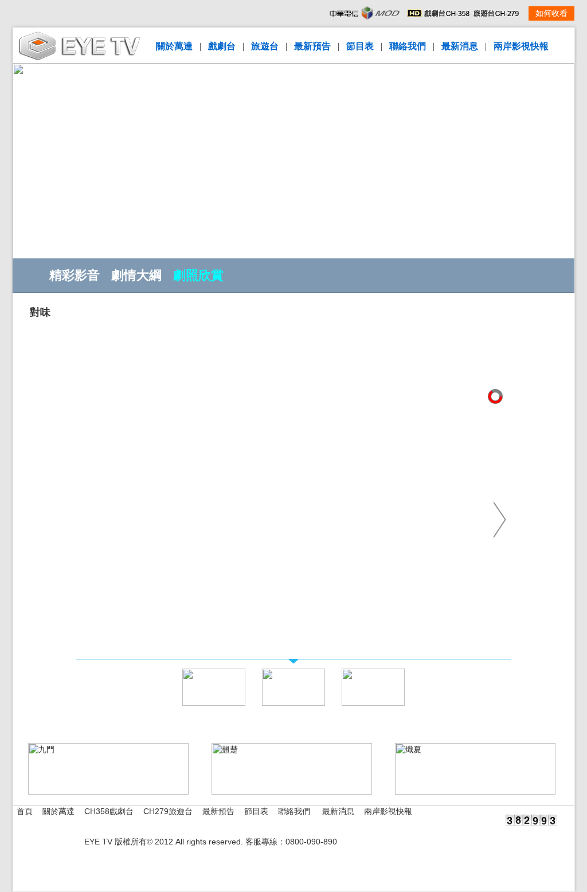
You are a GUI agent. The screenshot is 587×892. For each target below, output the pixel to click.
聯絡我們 (407, 46)
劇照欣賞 (198, 275)
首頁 (25, 811)
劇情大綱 (136, 275)
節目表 (360, 46)
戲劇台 (222, 46)
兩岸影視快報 (521, 46)
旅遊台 (265, 46)
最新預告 (312, 46)
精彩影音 (74, 275)
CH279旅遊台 (168, 811)
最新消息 (459, 46)
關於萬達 (174, 46)
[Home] (79, 57)
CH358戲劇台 (109, 811)
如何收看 (551, 13)
